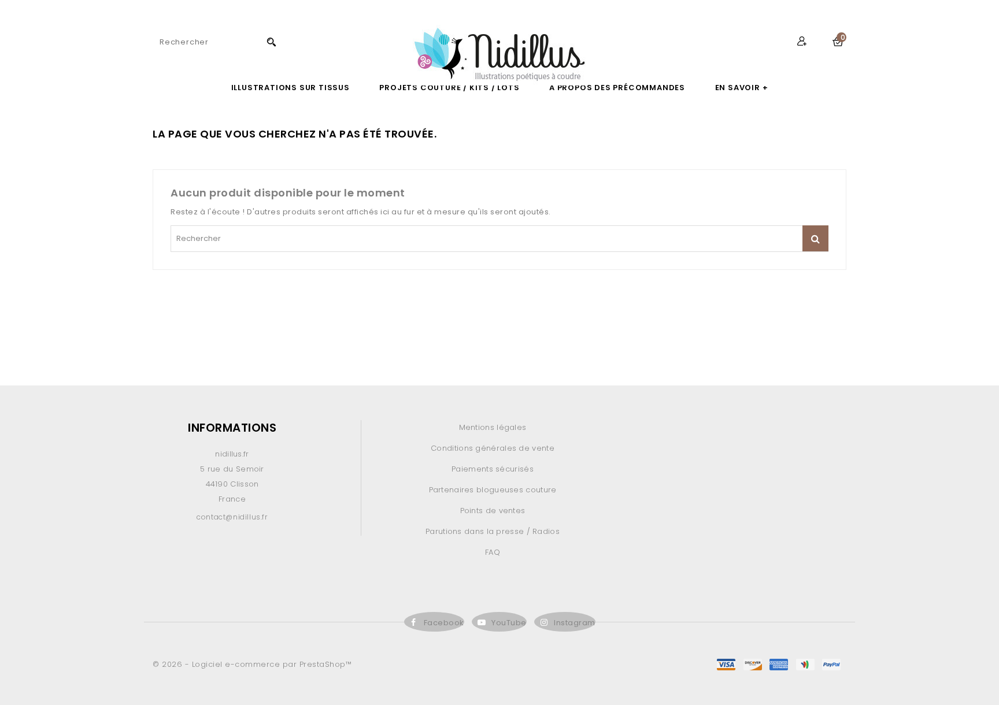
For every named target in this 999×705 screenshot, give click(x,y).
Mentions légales (493, 427)
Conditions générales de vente (492, 448)
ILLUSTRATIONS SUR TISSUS (290, 87)
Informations (232, 428)
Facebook (444, 622)
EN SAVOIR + (741, 87)
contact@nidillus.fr (232, 517)
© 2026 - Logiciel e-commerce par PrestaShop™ (252, 664)
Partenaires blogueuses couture (493, 489)
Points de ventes (493, 510)
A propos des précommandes (617, 87)
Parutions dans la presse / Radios (493, 531)
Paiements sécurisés (493, 468)
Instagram (574, 622)
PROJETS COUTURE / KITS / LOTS (449, 87)
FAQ (492, 552)
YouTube (509, 622)
